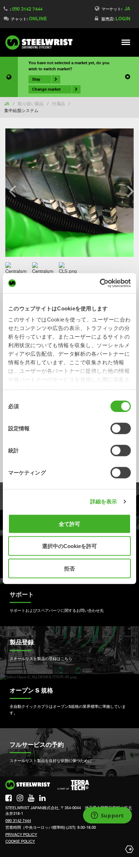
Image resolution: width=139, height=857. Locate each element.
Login (122, 18)
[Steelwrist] (41, 42)
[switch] (120, 428)
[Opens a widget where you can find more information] (107, 816)
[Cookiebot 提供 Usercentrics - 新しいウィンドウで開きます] (100, 283)
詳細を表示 (103, 501)
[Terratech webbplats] (73, 785)
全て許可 (69, 524)
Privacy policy (21, 834)
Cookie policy (20, 841)
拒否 (69, 568)
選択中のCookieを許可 (69, 546)
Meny (126, 42)
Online (38, 18)
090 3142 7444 (27, 9)
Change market (46, 89)
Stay (36, 79)
